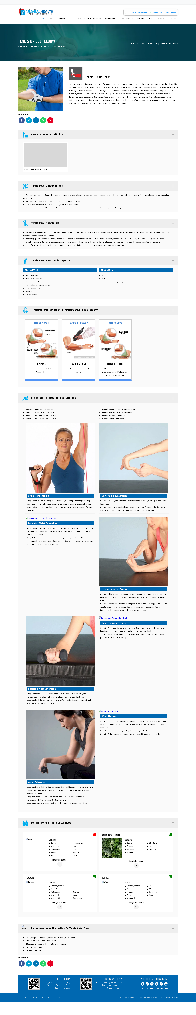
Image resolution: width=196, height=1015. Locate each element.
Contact (140, 18)
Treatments (64, 18)
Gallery (161, 18)
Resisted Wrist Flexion (117, 412)
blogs (151, 18)
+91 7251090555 (116, 988)
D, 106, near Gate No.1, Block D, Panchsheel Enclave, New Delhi (58, 984)
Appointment (110, 18)
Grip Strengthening (40, 409)
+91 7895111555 (63, 988)
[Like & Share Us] (161, 984)
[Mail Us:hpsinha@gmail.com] (166, 984)
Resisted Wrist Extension (118, 409)
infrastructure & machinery (88, 18)
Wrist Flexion (113, 418)
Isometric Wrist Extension (42, 415)
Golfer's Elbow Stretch (41, 412)
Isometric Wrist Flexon (41, 418)
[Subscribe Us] (156, 984)
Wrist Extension (114, 415)
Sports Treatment (149, 43)
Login (173, 18)
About (52, 18)
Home (43, 18)
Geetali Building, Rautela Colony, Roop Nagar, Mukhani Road (110, 984)
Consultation (127, 18)
